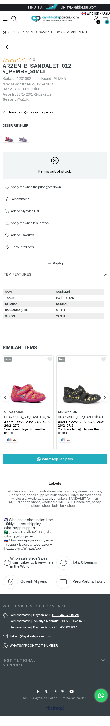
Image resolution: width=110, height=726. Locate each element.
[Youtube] (71, 691)
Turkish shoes (45, 491)
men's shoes (66, 491)
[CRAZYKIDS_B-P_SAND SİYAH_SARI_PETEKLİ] (82, 381)
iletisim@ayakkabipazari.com (30, 636)
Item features (17, 274)
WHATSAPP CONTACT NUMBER (34, 645)
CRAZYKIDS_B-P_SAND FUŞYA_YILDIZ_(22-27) (28, 417)
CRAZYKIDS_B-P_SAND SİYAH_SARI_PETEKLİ (82, 417)
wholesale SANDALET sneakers (66, 502)
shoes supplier (38, 495)
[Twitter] (46, 691)
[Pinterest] (62, 691)
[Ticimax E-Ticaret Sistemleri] (55, 708)
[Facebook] (38, 691)
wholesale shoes (20, 491)
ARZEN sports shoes (24, 502)
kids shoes (17, 495)
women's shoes (89, 491)
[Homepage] (8, 32)
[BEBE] (14, 32)
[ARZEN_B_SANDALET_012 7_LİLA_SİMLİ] (24, 137)
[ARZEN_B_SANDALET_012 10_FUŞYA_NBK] (10, 137)
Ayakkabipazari (40, 498)
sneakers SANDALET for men (76, 498)
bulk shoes (68, 506)
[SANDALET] (18, 32)
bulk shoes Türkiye (64, 495)
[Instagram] (54, 691)
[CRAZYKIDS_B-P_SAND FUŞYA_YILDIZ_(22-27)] (28, 381)
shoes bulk (50, 506)
